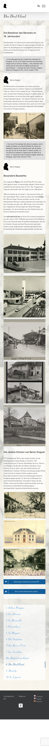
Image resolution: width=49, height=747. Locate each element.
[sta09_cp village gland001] (24, 505)
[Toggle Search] (38, 6)
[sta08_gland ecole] (24, 253)
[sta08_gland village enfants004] (24, 562)
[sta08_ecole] (24, 533)
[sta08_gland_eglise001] (24, 296)
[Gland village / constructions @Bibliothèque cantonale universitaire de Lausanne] (24, 339)
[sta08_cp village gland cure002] (24, 126)
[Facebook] (21, 706)
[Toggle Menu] (44, 6)
